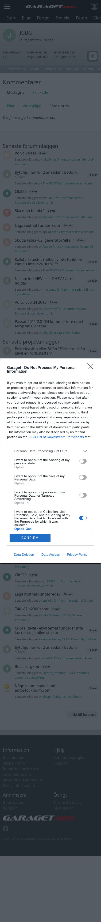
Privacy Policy (77, 554)
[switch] (83, 461)
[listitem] (50, 451)
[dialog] (50, 461)
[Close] (91, 368)
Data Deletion (24, 554)
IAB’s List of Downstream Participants (56, 437)
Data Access (50, 554)
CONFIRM (30, 538)
